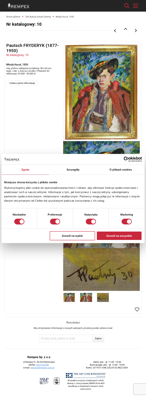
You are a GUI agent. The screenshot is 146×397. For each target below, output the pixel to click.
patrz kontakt (42, 365)
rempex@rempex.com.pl (42, 367)
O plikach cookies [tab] (121, 169)
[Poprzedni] (115, 30)
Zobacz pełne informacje (22, 83)
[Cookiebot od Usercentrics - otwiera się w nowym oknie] (126, 159)
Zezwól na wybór (72, 235)
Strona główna (13, 17)
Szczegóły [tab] (73, 169)
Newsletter (73, 322)
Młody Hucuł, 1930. (65, 17)
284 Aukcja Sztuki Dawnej (38, 17)
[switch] (55, 221)
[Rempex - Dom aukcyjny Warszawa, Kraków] (18, 5)
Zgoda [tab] (25, 169)
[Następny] (136, 30)
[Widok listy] (125, 29)
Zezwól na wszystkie (119, 235)
